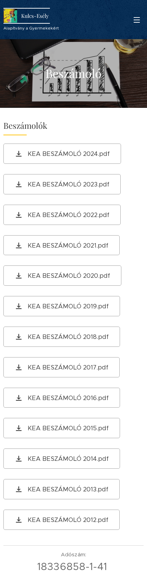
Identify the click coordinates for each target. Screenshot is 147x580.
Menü (137, 19)
